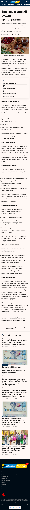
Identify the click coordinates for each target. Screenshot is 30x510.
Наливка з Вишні (10, 328)
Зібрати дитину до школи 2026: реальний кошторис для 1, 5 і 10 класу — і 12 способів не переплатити (14, 449)
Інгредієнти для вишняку (10, 83)
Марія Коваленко (8, 31)
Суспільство (6, 444)
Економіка (5, 364)
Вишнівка (8, 327)
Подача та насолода (9, 96)
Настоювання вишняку (9, 91)
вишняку (23, 105)
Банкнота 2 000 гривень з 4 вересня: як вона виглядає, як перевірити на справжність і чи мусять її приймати (13, 370)
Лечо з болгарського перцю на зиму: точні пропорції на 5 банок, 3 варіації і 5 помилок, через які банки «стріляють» (14, 382)
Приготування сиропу (9, 88)
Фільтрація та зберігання (10, 93)
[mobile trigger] (2, 1)
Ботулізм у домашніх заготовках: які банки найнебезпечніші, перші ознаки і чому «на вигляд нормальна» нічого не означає (14, 341)
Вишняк (13, 327)
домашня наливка (19, 327)
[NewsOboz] (15, 1)
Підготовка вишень (9, 85)
